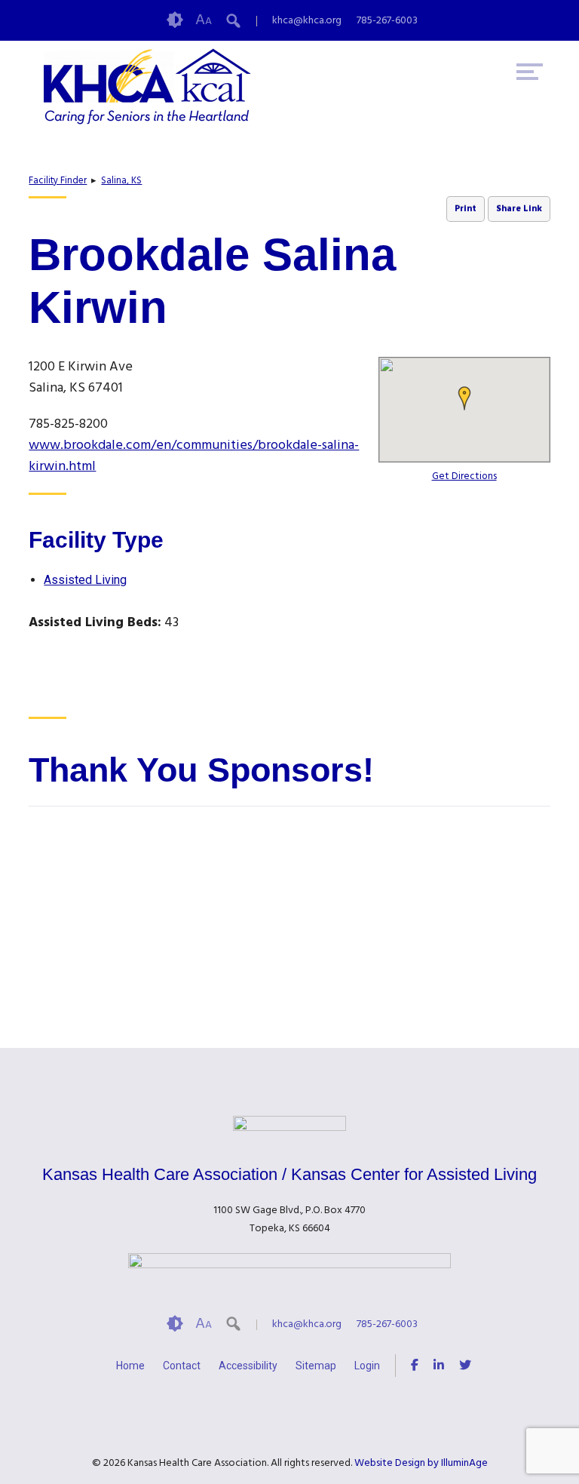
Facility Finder (58, 181)
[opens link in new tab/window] (414, 1367)
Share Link (519, 209)
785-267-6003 (387, 20)
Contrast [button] (175, 20)
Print (465, 209)
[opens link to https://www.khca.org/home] (289, 1128)
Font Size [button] (203, 20)
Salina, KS (121, 181)
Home (130, 1366)
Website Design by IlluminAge (421, 1463)
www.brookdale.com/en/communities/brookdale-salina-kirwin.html (194, 456)
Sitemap (316, 1366)
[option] (116, 908)
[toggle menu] (529, 72)
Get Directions (464, 476)
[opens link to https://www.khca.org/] (159, 86)
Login (367, 1366)
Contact (182, 1366)
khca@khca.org (307, 20)
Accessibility (248, 1366)
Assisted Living (85, 580)
